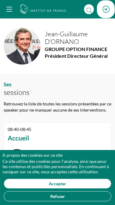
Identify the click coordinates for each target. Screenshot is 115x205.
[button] (9, 9)
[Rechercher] (89, 9)
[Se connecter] (106, 9)
